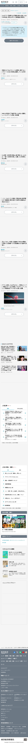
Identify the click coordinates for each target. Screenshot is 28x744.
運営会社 (3, 726)
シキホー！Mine (4, 687)
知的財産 (3, 730)
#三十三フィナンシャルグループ (17, 540)
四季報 (9, 658)
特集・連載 (13, 5)
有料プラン (3, 713)
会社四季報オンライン (5, 681)
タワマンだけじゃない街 (10, 501)
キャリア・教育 (19, 661)
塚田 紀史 (3, 163)
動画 (23, 5)
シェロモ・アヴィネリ (5, 21)
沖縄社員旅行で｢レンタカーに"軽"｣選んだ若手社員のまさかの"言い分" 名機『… (13, 431)
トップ (2, 5)
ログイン (21, 2)
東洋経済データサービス (6, 698)
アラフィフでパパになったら (11, 476)
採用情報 (8, 726)
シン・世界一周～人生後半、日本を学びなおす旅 (15, 491)
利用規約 (3, 719)
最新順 (7, 5)
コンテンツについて (5, 711)
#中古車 (4, 542)
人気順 (18, 5)
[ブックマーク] (25, 22)
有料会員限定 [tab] (20, 408)
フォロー (14, 22)
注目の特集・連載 (7, 512)
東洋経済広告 (4, 700)
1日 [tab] (8, 470)
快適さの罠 (11, 562)
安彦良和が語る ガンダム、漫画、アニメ (14, 494)
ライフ (25, 661)
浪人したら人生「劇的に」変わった (13, 473)
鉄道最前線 (7, 505)
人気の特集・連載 (7, 467)
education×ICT (4, 668)
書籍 (14, 658)
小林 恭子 (3, 119)
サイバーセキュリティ (5, 670)
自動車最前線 (8, 484)
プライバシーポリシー (19, 728)
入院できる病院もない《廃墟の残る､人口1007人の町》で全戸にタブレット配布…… (14, 419)
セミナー (3, 658)
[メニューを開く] (26, 2)
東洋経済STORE (4, 683)
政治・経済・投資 (5, 10)
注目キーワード (6, 536)
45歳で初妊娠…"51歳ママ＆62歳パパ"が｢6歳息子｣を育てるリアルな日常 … (13, 425)
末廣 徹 (2, 308)
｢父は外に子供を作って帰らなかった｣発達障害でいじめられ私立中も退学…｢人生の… (13, 413)
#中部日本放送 (5, 540)
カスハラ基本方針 (15, 732)
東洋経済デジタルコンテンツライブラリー (10, 685)
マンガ (24, 655)
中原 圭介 (3, 78)
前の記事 (19, 13)
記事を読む (14, 84)
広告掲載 (24, 726)
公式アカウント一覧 (16, 726)
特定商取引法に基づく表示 (12, 730)
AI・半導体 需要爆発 (7, 529)
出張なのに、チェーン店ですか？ (12, 498)
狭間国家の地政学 (13, 571)
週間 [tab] (20, 470)
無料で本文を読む (14, 40)
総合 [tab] (8, 408)
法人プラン (3, 715)
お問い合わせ (23, 732)
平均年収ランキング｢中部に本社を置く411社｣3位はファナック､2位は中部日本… (13, 436)
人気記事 (4, 405)
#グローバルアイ (14, 10)
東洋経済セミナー (18, 698)
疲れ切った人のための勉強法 (15, 552)
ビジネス (3, 661)
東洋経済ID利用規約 (5, 732)
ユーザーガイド (4, 717)
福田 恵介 (3, 249)
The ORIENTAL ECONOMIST (7, 679)
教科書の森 (3, 702)
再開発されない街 (9, 487)
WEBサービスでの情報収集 (7, 728)
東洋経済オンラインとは (6, 709)
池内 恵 (2, 206)
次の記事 (24, 13)
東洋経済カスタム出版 (19, 700)
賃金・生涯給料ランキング (11, 480)
